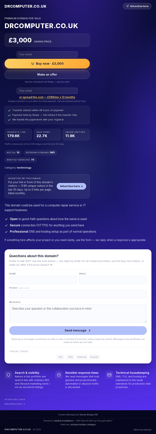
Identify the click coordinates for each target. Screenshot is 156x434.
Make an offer (47, 74)
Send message (75, 330)
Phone (19, 288)
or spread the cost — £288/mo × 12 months (47, 97)
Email (82, 273)
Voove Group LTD (89, 414)
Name (12, 273)
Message (15, 302)
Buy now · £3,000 (50, 63)
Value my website (142, 429)
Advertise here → (71, 186)
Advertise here (139, 6)
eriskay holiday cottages (83, 424)
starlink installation (63, 420)
